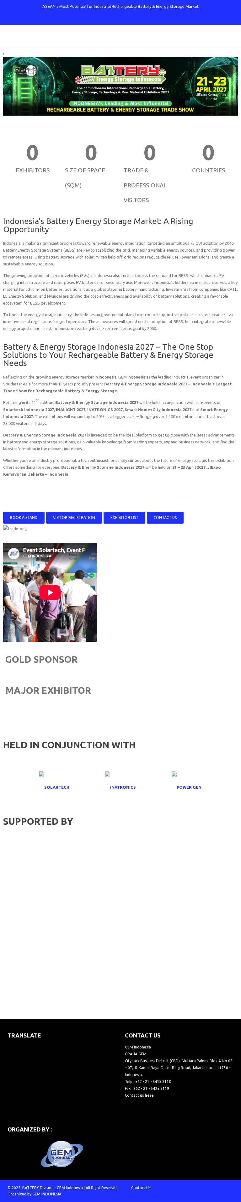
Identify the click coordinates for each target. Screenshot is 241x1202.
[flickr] (146, 19)
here (149, 1095)
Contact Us (165, 517)
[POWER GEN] (186, 787)
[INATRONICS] (120, 787)
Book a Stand (24, 517)
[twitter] (105, 19)
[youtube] (126, 19)
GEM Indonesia (70, 1188)
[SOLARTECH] (54, 787)
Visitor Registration (74, 517)
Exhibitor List (124, 517)
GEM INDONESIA (47, 1194)
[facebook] (94, 19)
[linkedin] (136, 19)
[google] (115, 19)
